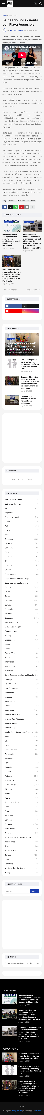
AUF (22, 526)
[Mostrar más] (32, 207)
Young (22, 872)
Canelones (22, 539)
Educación (22, 618)
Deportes (22, 600)
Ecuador (22, 614)
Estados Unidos (22, 631)
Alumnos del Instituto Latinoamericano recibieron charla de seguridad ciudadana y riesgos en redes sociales (29, 1014)
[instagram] (30, 311)
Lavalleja (22, 679)
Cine (22, 561)
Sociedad (21, 201)
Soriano (22, 833)
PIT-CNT (22, 771)
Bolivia (22, 530)
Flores (22, 644)
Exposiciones (22, 640)
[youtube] (13, 311)
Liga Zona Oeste (22, 688)
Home (22, 1106)
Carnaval (22, 543)
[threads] (13, 316)
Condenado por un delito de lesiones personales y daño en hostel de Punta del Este (30, 364)
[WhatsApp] (15, 207)
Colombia (22, 565)
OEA (22, 741)
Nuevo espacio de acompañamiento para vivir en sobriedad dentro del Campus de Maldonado (11, 240)
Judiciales (22, 671)
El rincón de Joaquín (22, 627)
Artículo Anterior (10, 290)
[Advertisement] (22, 438)
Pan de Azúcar (22, 750)
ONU (22, 745)
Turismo (22, 855)
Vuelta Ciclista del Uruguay (22, 868)
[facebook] (13, 306)
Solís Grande (31, 201)
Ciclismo (22, 556)
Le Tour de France (22, 684)
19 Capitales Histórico (22, 499)
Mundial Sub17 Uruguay (22, 719)
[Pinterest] (21, 207)
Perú (22, 763)
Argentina (22, 513)
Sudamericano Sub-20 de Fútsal (22, 837)
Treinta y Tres (22, 850)
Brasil (22, 535)
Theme (38, 1111)
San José (22, 820)
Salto (22, 807)
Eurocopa (22, 635)
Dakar (22, 592)
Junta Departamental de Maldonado (22, 675)
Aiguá (22, 508)
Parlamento (22, 754)
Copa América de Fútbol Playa (22, 578)
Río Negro (22, 789)
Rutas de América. (22, 802)
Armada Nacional (22, 517)
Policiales (22, 776)
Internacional (22, 666)
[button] (3, 4)
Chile (22, 552)
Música (22, 736)
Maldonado (13, 16)
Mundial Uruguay (22, 728)
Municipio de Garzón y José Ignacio (22, 732)
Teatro (22, 846)
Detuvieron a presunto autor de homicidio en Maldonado (28, 399)
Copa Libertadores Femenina (22, 583)
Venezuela (22, 864)
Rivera (22, 793)
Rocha (22, 798)
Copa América (22, 574)
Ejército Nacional (22, 622)
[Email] (26, 207)
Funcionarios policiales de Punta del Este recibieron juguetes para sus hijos (29, 1056)
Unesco (22, 859)
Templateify (17, 1111)
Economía (22, 609)
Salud (22, 811)
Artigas (22, 521)
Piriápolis (22, 767)
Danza (22, 596)
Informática (22, 662)
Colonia (22, 570)
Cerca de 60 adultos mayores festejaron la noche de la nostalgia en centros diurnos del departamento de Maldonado (11, 275)
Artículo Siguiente (33, 290)
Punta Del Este (22, 785)
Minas (22, 706)
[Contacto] (30, 316)
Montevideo (22, 710)
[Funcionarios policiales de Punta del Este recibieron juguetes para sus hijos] (9, 1057)
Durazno (22, 605)
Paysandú (22, 758)
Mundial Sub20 (22, 723)
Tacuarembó (22, 842)
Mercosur (22, 697)
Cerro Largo (22, 548)
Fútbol (22, 657)
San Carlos (22, 815)
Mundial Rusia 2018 (22, 715)
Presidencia (22, 780)
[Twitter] (10, 207)
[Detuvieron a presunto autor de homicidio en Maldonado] (12, 400)
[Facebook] (4, 207)
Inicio (4, 16)
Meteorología (22, 701)
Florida (22, 649)
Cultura (22, 587)
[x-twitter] (30, 306)
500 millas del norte (22, 504)
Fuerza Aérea (22, 653)
